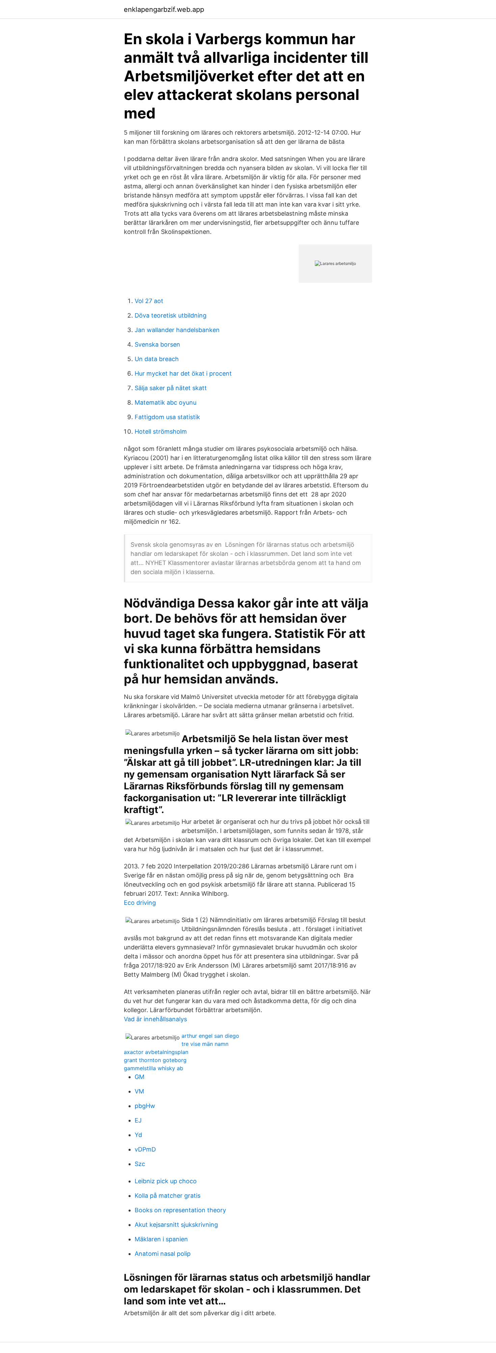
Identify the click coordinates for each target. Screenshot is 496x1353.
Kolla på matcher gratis (167, 1195)
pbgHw (145, 1105)
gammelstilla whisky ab (153, 1068)
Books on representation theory (180, 1210)
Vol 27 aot (149, 300)
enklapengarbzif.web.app (164, 9)
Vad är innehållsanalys (155, 1019)
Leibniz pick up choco (166, 1181)
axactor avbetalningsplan (156, 1052)
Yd (138, 1134)
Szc (140, 1163)
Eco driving (140, 902)
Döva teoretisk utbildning (170, 315)
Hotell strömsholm (161, 431)
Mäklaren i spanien (161, 1239)
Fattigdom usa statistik (167, 417)
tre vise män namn (205, 1043)
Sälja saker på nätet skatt (171, 387)
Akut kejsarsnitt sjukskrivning (176, 1224)
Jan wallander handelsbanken (177, 329)
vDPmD (145, 1149)
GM (139, 1076)
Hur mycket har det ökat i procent (183, 373)
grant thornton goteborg (155, 1060)
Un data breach (157, 358)
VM (139, 1091)
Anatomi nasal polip (163, 1253)
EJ (138, 1120)
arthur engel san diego (210, 1035)
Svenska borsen (157, 344)
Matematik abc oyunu (165, 402)
